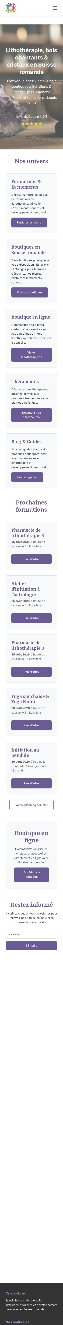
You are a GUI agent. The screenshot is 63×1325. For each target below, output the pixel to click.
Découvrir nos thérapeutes (31, 415)
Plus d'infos (31, 559)
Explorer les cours (29, 222)
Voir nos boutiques (29, 292)
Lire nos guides (27, 477)
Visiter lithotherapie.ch (31, 355)
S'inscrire (31, 945)
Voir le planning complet (31, 805)
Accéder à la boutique (31, 875)
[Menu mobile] (55, 8)
